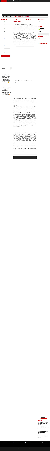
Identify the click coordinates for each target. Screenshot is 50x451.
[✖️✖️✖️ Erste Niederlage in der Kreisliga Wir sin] (47, 78)
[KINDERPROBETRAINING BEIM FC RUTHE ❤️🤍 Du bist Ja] (39, 399)
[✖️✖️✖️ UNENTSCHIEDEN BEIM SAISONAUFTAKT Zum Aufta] (39, 207)
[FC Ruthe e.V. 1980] (4, 68)
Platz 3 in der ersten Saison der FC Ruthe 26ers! (43, 432)
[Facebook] (47, 0)
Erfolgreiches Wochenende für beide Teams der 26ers (43, 423)
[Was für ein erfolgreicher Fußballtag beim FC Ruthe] (39, 77)
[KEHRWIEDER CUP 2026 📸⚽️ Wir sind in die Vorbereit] (39, 305)
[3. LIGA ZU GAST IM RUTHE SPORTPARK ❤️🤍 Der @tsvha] (43, 213)
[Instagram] (48, 0)
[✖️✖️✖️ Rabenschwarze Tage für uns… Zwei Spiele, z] (43, 113)
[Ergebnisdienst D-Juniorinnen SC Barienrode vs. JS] (43, 328)
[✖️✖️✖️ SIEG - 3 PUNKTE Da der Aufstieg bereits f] (47, 298)
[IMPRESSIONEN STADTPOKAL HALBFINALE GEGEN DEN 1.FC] (47, 228)
